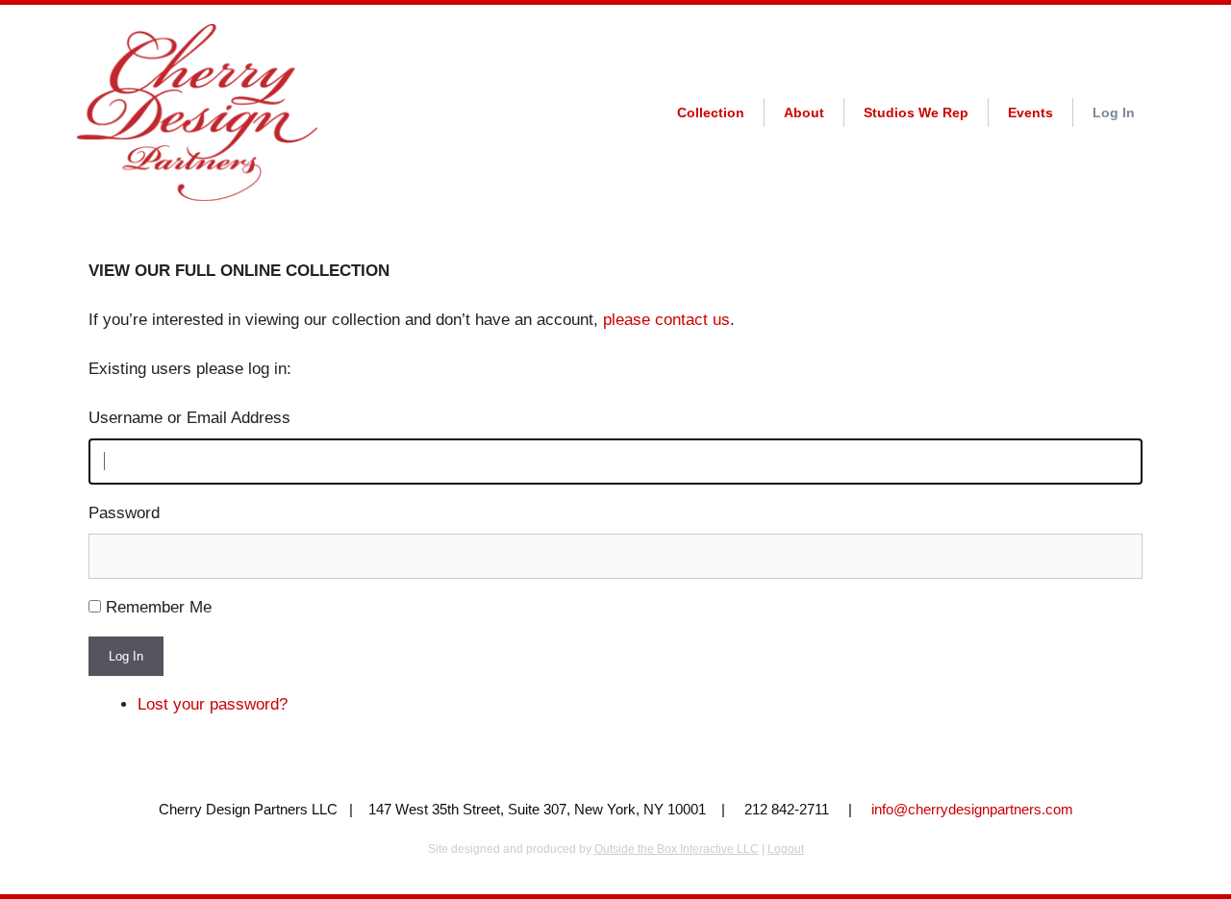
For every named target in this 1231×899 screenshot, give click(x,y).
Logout (785, 849)
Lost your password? (213, 704)
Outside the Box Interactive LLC (676, 849)
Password (124, 513)
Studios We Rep (916, 112)
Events (1030, 112)
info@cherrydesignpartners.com (972, 809)
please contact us (666, 320)
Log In (1114, 112)
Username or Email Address (189, 418)
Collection (710, 112)
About (804, 112)
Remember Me (159, 607)
